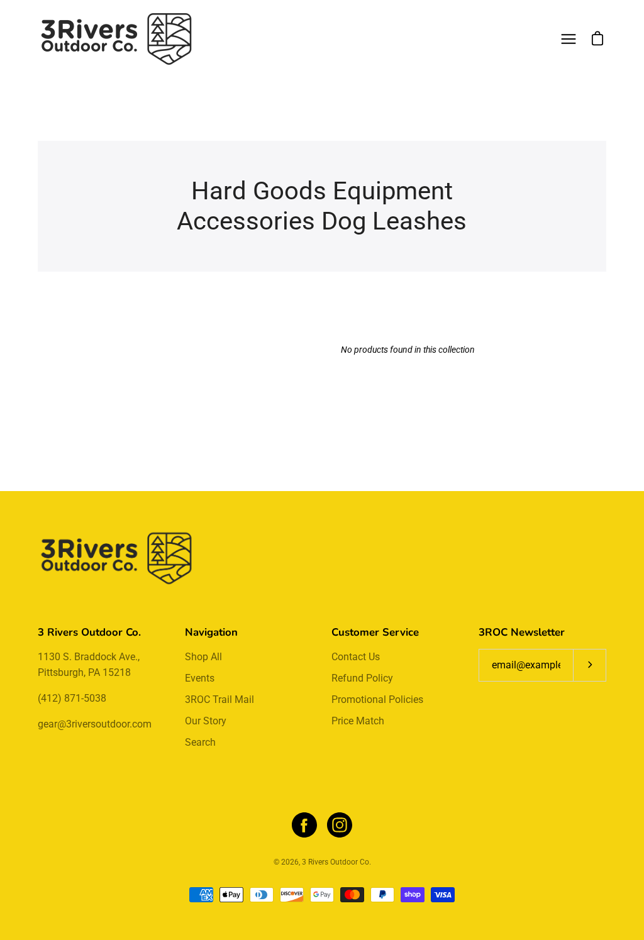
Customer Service (375, 632)
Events (199, 678)
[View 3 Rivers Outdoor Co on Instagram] (339, 825)
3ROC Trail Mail (219, 699)
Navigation (211, 632)
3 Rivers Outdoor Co (335, 862)
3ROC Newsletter (522, 632)
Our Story (205, 721)
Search (200, 742)
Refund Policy (362, 678)
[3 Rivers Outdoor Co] (116, 39)
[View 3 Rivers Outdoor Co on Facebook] (304, 825)
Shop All (203, 657)
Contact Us (355, 657)
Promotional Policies (377, 699)
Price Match (357, 721)
